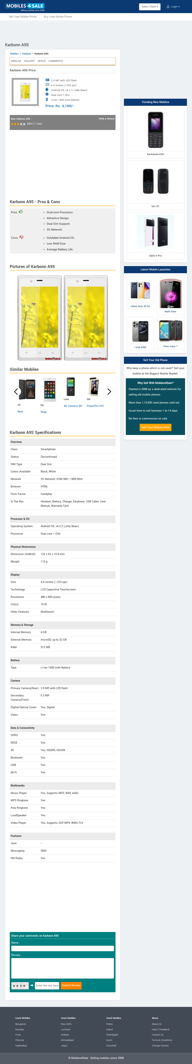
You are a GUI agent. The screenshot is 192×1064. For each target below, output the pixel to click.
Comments (56, 61)
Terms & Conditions (162, 1040)
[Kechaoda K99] (155, 109)
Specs (42, 61)
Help (154, 1029)
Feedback (164, 1029)
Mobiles (14, 53)
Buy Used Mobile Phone (58, 17)
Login (174, 7)
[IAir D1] (155, 161)
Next (20, 412)
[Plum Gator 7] (170, 318)
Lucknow (65, 1029)
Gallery (29, 61)
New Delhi (66, 1024)
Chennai (19, 1040)
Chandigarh (112, 1034)
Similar (16, 61)
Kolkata (65, 1034)
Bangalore (20, 1024)
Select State (149, 7)
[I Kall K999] (140, 318)
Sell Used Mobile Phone (22, 17)
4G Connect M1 (73, 406)
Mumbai (19, 1029)
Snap (43, 412)
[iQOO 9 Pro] (155, 213)
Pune (18, 1034)
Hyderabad (21, 1045)
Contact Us (157, 1034)
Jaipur (64, 1045)
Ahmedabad (67, 1040)
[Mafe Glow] (170, 277)
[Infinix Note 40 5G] (140, 277)
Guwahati (111, 1045)
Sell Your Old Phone (155, 360)
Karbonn (26, 53)
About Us (156, 1024)
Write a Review (107, 118)
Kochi (109, 1040)
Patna (109, 1024)
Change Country (160, 1045)
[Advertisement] (96, 30)
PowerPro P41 (95, 406)
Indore (109, 1029)
